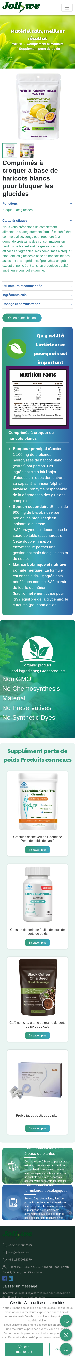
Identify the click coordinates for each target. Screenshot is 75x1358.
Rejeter (59, 1349)
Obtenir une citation (22, 318)
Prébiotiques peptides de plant (37, 1115)
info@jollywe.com (19, 1252)
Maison (17, 44)
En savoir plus (37, 849)
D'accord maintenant (24, 1349)
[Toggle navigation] (67, 8)
